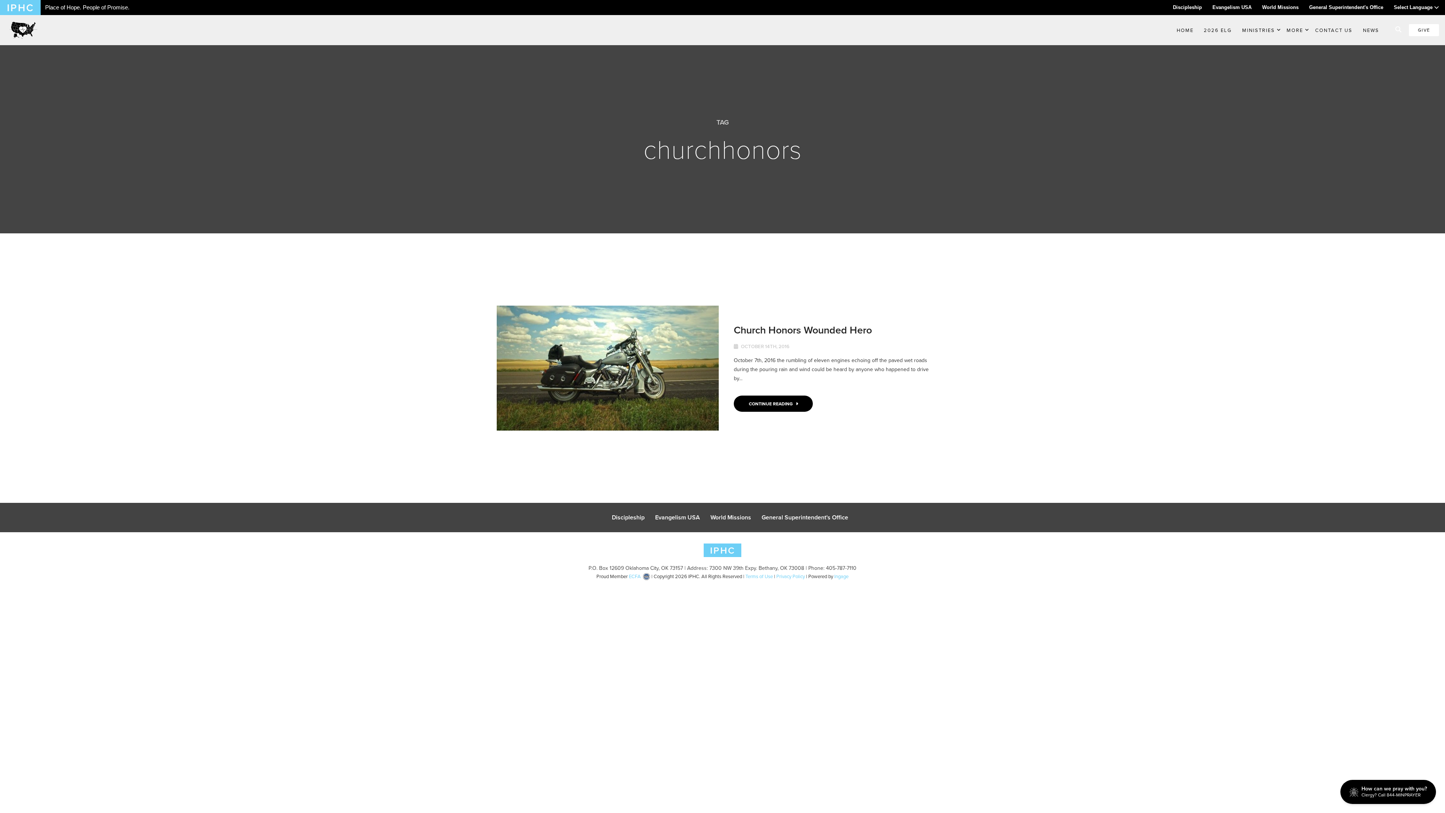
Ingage (841, 576)
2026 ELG (1218, 30)
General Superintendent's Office (1346, 7)
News (1371, 30)
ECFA (635, 576)
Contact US (1333, 30)
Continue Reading (771, 403)
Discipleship (1187, 7)
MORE (1295, 30)
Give (1424, 30)
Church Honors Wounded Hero (803, 330)
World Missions (1280, 7)
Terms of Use (759, 576)
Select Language (1414, 7)
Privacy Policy (790, 576)
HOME (1185, 30)
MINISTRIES (1258, 30)
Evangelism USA (1232, 7)
